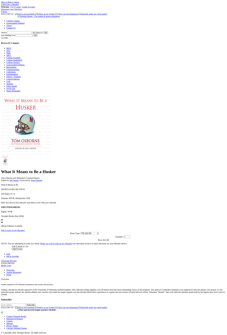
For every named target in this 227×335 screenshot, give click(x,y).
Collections (11, 72)
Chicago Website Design (16, 328)
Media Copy (6, 265)
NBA (8, 55)
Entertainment (12, 74)
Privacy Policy (12, 326)
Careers (9, 321)
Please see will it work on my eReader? (56, 243)
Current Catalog (13, 21)
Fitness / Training (13, 77)
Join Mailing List (8, 35)
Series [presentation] (8, 275)
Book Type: (75, 233)
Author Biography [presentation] (14, 272)
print (8, 254)
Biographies (11, 67)
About (9, 25)
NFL (8, 51)
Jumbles (10, 84)
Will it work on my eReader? (13, 230)
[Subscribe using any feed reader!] (92, 14)
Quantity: (119, 237)
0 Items (4, 12)
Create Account (28, 7)
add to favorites (12, 256)
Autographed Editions (15, 23)
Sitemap (9, 323)
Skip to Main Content (10, 2)
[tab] (116, 270)
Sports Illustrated (13, 91)
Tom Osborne (36, 180)
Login (18, 7)
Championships (13, 69)
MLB (8, 48)
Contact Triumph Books (16, 316)
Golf (8, 81)
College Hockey (13, 62)
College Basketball (14, 60)
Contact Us (11, 28)
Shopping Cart (7, 9)
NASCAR (11, 88)
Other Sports (11, 86)
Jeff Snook (14, 180)
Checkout (18, 9)
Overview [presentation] (10, 270)
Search (4, 32)
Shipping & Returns (14, 319)
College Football (13, 58)
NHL (8, 53)
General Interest (13, 79)
